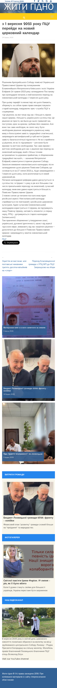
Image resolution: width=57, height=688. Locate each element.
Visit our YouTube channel (15, 658)
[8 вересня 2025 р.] (28, 622)
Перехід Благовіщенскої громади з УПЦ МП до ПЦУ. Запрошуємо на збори (41, 264)
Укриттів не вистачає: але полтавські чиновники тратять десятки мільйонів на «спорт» (14, 266)
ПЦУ (4, 239)
